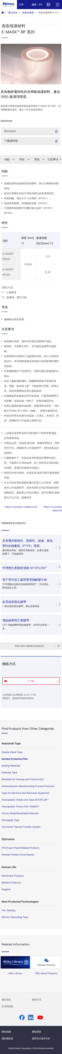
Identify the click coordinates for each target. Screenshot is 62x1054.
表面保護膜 (28, 12)
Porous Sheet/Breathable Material (20, 813)
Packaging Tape (10, 820)
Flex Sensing (8, 910)
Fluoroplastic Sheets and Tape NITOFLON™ (25, 799)
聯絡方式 (36, 999)
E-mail (31, 681)
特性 (22, 159)
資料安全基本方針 (41, 1038)
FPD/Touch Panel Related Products (20, 847)
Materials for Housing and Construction (23, 779)
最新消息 (6, 999)
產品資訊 (13, 12)
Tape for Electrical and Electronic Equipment (25, 792)
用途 (37, 159)
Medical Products (11, 882)
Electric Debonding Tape (15, 917)
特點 (7, 159)
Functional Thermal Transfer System (21, 826)
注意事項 (53, 159)
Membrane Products (13, 875)
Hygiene (6, 889)
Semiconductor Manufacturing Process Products (28, 786)
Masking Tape (9, 772)
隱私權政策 (7, 1038)
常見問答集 (7, 1006)
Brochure (10, 131)
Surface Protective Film (15, 758)
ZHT (34, 4)
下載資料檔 (11, 140)
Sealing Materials (11, 765)
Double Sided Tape (12, 752)
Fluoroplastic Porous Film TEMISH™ (20, 806)
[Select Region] (48, 4)
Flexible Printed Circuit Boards (18, 854)
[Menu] (57, 4)
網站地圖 (6, 1031)
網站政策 (36, 1031)
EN (40, 4)
